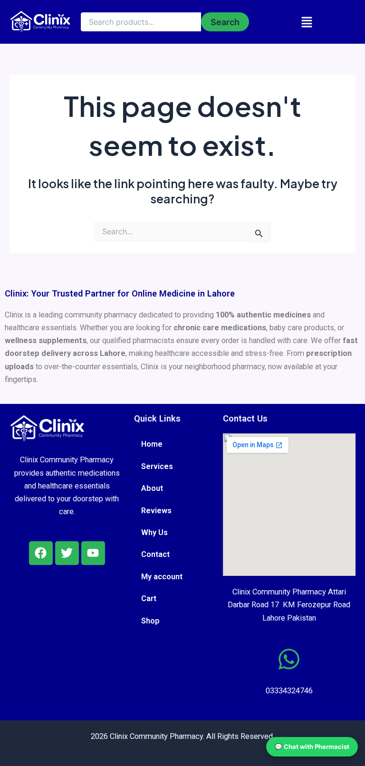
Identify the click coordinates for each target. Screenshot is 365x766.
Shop (150, 620)
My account (161, 576)
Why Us (154, 532)
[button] (307, 22)
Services (157, 466)
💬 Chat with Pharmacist (312, 746)
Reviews (156, 510)
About (152, 488)
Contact (155, 554)
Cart (148, 598)
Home (152, 444)
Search (225, 22)
